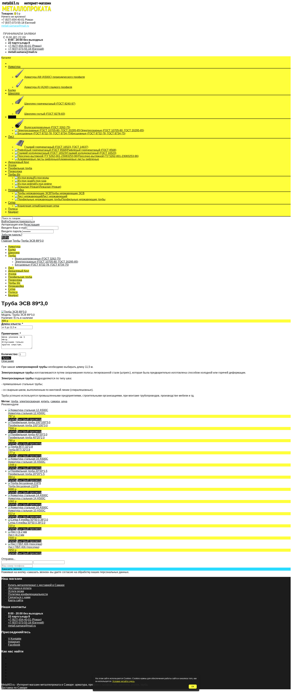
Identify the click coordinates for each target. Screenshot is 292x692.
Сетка (11, 202)
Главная (6, 240)
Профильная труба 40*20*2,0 (26, 437)
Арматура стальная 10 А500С (26, 510)
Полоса (13, 208)
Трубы (12, 116)
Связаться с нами (19, 597)
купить (45, 401)
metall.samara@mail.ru (15, 25)
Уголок (12, 165)
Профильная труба (20, 168)
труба (14, 401)
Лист (11, 136)
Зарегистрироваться (22, 221)
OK (192, 686)
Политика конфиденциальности (28, 594)
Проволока (15, 171)
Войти (5, 221)
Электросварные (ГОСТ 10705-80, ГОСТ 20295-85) (46, 261)
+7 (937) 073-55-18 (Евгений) (26, 48)
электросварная (29, 401)
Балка (12, 90)
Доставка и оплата (19, 588)
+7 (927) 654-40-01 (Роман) (25, 45)
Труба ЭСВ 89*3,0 (32, 240)
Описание (7, 361)
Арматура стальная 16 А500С (26, 461)
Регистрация (32, 224)
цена (64, 401)
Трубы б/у (14, 174)
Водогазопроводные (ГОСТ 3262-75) (38, 258)
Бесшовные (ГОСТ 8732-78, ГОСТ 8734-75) (42, 264)
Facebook (14, 644)
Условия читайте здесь (123, 681)
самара (55, 401)
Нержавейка (16, 189)
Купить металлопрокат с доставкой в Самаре (36, 585)
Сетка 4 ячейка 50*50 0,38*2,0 (26, 522)
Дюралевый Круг (18, 162)
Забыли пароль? (11, 234)
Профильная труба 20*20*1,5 (26, 474)
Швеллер (14, 93)
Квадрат (13, 211)
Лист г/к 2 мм (16, 534)
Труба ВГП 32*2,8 (19, 449)
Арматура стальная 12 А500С (26, 413)
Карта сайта (15, 600)
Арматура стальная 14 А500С (26, 498)
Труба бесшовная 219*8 (23, 486)
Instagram (14, 641)
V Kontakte (14, 638)
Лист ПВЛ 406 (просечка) (23, 547)
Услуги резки (16, 591)
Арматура (14, 66)
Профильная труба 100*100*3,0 (28, 425)
